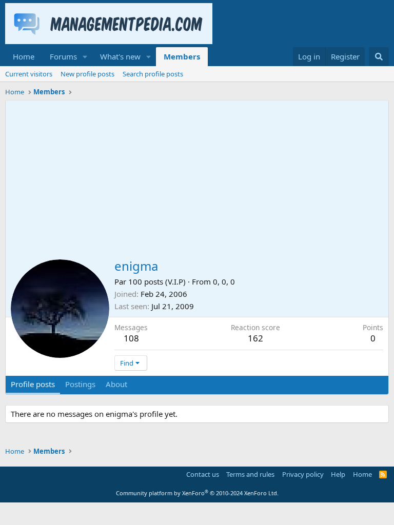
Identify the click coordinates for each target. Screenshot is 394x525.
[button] (85, 56)
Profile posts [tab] (33, 384)
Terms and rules (250, 474)
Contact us (202, 474)
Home (23, 56)
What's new (120, 56)
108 (131, 338)
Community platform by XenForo (197, 493)
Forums (63, 56)
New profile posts (87, 73)
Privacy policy (303, 474)
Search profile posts (153, 73)
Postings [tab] (80, 384)
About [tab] (116, 384)
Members (182, 56)
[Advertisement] (197, 177)
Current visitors (28, 73)
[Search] (379, 56)
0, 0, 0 (224, 281)
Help (338, 474)
